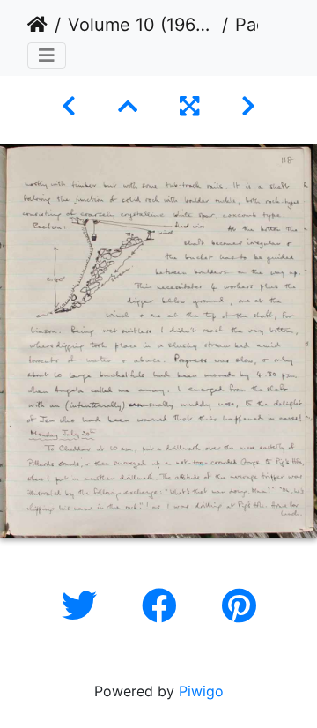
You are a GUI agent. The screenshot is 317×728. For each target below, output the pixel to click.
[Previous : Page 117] (69, 106)
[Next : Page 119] (248, 106)
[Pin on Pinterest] (239, 606)
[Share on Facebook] (164, 606)
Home (37, 24)
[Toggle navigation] (46, 55)
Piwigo (201, 691)
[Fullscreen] (189, 106)
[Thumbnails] (127, 106)
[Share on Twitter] (84, 606)
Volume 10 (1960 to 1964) (141, 24)
